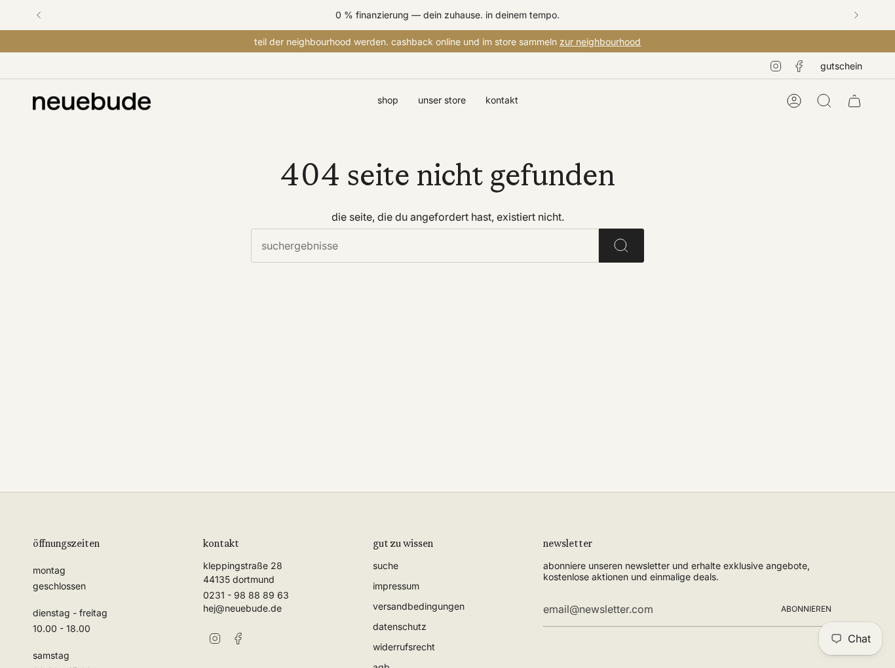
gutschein (841, 65)
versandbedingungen (419, 606)
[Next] (856, 15)
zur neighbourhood (600, 41)
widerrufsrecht (404, 646)
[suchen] (621, 246)
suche (385, 565)
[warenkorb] (854, 101)
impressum (396, 585)
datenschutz (400, 626)
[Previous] (39, 15)
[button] (388, 101)
